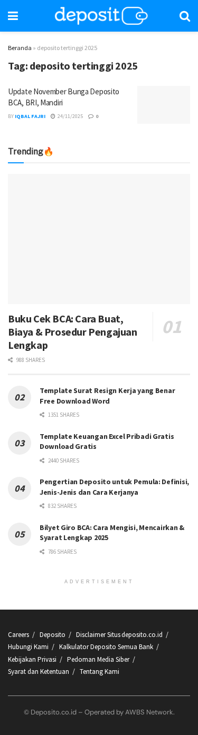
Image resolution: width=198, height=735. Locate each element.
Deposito (52, 634)
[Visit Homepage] (101, 15)
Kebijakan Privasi (32, 659)
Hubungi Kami (28, 646)
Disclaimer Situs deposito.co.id (119, 634)
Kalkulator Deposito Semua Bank (106, 646)
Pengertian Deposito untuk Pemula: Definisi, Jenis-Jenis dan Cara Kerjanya (114, 487)
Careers (18, 634)
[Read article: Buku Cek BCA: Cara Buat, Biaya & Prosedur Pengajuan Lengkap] (99, 239)
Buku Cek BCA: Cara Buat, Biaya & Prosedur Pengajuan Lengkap (72, 331)
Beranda (20, 48)
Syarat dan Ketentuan (38, 671)
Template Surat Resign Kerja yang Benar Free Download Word (107, 396)
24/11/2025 (69, 116)
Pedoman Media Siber (98, 659)
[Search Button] (185, 16)
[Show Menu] (13, 16)
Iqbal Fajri (30, 116)
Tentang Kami (99, 671)
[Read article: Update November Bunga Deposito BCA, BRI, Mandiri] (163, 105)
